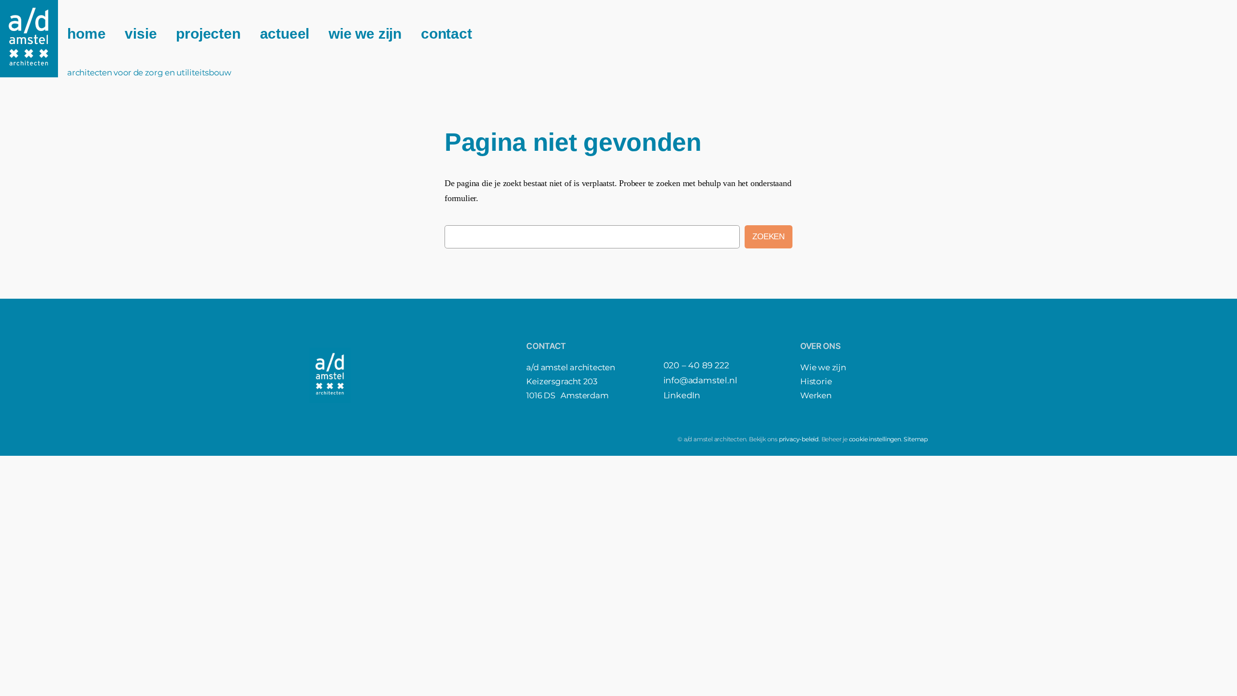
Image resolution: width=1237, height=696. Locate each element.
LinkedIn (681, 395)
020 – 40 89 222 (696, 365)
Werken (816, 395)
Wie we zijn (823, 367)
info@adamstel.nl (700, 380)
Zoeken (768, 236)
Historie (816, 381)
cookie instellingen (875, 439)
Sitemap (916, 439)
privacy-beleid (799, 439)
